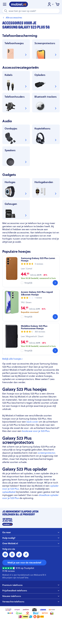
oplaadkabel (9, 491)
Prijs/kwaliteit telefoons (14, 590)
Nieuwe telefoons (11, 596)
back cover (32, 421)
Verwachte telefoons (13, 601)
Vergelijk (28, 282)
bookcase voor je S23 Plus (35, 431)
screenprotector (46, 452)
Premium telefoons (12, 585)
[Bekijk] (55, 282)
